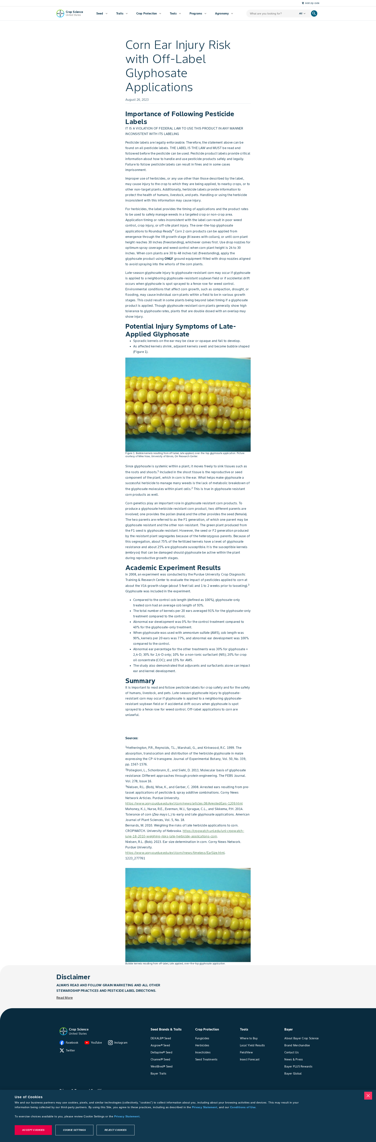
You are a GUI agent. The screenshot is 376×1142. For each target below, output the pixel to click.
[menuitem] (101, 13)
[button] (63, 1031)
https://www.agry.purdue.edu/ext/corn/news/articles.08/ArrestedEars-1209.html (184, 803)
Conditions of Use (243, 1107)
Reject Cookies (116, 1130)
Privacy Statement (204, 1107)
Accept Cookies (33, 1130)
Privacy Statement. (127, 1116)
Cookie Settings (74, 1130)
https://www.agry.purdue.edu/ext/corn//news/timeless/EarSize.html (175, 853)
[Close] (368, 1096)
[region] (188, 1116)
